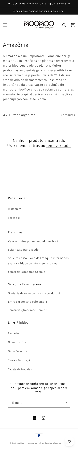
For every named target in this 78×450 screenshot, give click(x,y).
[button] (5, 25)
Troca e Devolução (20, 360)
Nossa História (17, 342)
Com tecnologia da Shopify (56, 443)
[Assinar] (65, 403)
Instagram (14, 209)
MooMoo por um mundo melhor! (31, 443)
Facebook (14, 218)
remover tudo (58, 145)
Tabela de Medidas (20, 369)
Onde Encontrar (18, 351)
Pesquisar (14, 333)
